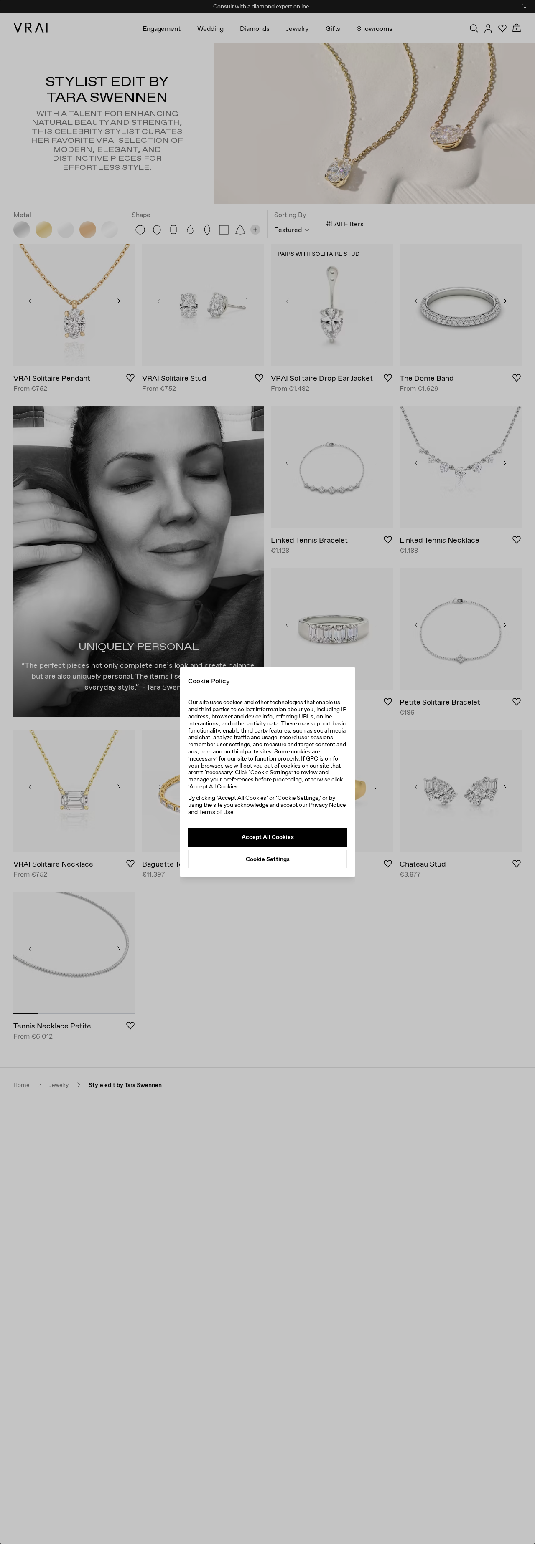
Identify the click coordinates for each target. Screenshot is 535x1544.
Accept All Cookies (268, 837)
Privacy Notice (327, 805)
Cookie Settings (268, 858)
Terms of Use (216, 812)
